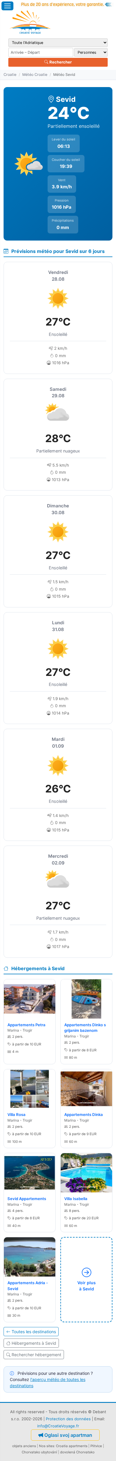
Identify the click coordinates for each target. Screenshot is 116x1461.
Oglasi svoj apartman (68, 1435)
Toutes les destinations (34, 1331)
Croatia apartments (71, 1446)
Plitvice (96, 1446)
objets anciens (24, 1446)
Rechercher (60, 62)
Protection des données (68, 1418)
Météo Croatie (34, 74)
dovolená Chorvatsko (77, 1452)
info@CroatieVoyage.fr (58, 1426)
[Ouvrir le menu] (7, 5)
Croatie (10, 74)
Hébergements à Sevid (34, 1343)
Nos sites (46, 1446)
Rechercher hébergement (36, 1354)
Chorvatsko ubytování (39, 1452)
